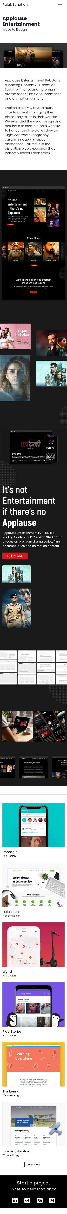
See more (33, 1164)
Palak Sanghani (15, 4)
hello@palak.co (42, 1189)
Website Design (11, 915)
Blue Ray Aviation (16, 1151)
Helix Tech (10, 911)
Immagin (9, 852)
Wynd (7, 971)
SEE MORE (15, 556)
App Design (9, 856)
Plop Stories (12, 1031)
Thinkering (10, 1091)
